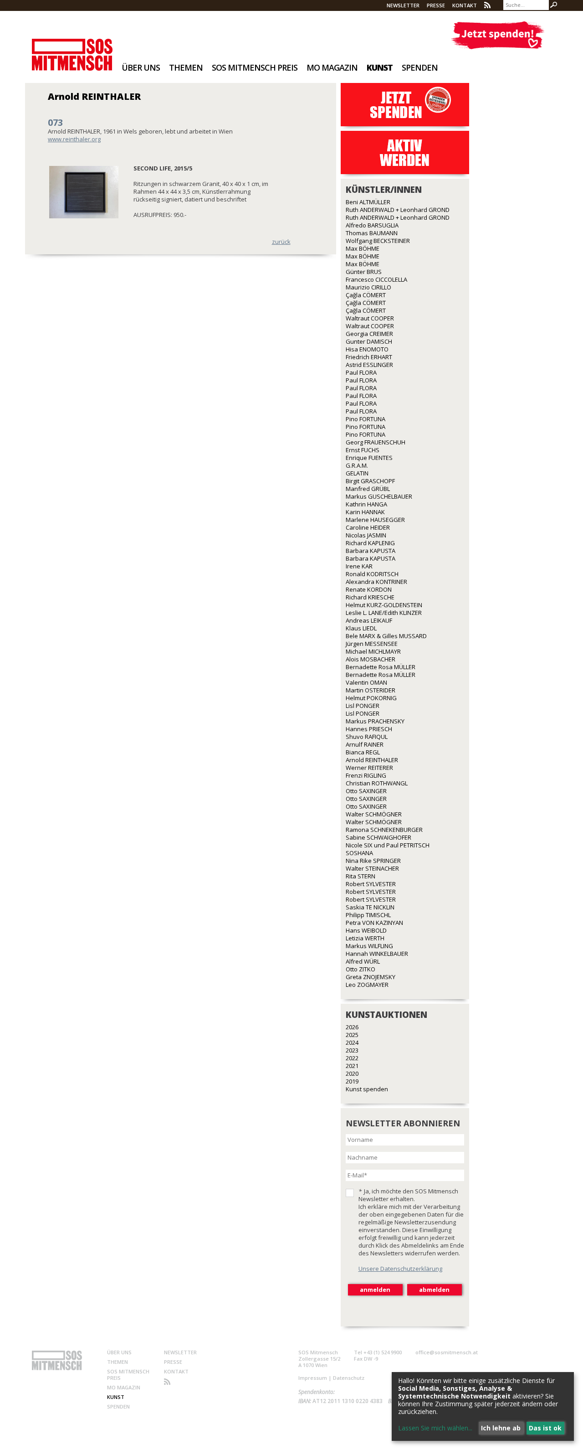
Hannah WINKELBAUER (377, 953)
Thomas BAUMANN (372, 233)
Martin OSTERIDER (370, 690)
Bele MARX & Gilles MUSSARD (386, 636)
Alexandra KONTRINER (376, 582)
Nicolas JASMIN (366, 535)
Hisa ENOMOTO (367, 349)
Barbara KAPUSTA (370, 551)
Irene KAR (359, 566)
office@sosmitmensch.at (446, 1352)
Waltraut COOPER (370, 318)
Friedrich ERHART (369, 357)
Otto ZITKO (360, 969)
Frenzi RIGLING (366, 775)
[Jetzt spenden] (497, 35)
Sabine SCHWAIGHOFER (378, 837)
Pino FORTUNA (365, 419)
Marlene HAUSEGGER (375, 520)
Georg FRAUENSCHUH (375, 442)
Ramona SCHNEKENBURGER (384, 830)
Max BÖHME (362, 248)
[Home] (72, 48)
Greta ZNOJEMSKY (370, 977)
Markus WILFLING (369, 946)
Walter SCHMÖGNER (374, 814)
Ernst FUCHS (362, 450)
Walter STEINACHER (372, 868)
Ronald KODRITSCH (372, 574)
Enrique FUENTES (369, 458)
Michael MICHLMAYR (373, 651)
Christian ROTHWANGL (377, 783)
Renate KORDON (369, 589)
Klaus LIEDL (361, 628)
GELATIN (357, 473)
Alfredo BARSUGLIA (372, 225)
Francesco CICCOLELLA (376, 279)
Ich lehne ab (501, 1428)
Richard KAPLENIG (370, 543)
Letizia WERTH (365, 938)
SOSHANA (359, 853)
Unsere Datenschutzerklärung (400, 1268)
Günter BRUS (364, 272)
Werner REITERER (369, 768)
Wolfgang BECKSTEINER (378, 241)
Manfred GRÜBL (368, 489)
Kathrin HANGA (366, 504)
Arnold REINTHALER (372, 760)
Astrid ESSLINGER (369, 365)
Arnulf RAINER (365, 744)
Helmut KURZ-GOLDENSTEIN (384, 605)
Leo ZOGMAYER (367, 984)
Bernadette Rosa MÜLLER (380, 667)
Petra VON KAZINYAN (374, 923)
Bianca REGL (363, 752)
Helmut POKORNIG (371, 698)
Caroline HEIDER (368, 527)
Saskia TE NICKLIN (370, 907)
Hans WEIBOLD (366, 930)
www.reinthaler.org (74, 139)
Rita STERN (360, 876)
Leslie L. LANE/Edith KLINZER (384, 613)
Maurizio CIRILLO (368, 287)
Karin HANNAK (365, 512)
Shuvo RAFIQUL (367, 737)
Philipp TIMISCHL (368, 915)
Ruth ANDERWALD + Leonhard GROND (398, 210)
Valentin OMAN (366, 682)
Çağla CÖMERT (366, 295)
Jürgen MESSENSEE (372, 644)
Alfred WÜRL (363, 961)
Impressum (312, 1377)
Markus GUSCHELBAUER (379, 496)
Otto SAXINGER (366, 791)
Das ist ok (545, 1428)
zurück (281, 241)
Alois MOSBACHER (370, 659)
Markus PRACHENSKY (375, 721)
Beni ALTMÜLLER (368, 202)
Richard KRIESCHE (370, 597)
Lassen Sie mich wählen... (435, 1428)
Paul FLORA (361, 372)
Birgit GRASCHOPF (370, 481)
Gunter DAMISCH (369, 341)
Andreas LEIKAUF (369, 620)
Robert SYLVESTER (371, 884)
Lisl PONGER (362, 706)
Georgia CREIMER (369, 334)
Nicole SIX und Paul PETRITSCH (388, 845)
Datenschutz (348, 1377)
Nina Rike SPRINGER (373, 861)
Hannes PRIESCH (369, 729)
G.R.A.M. (357, 465)
